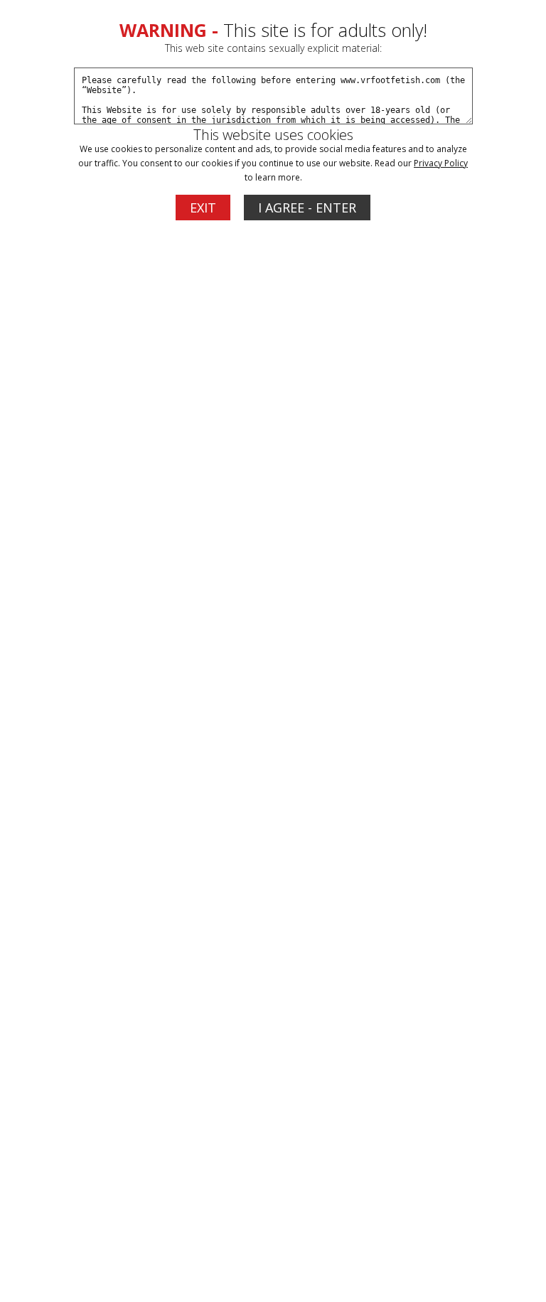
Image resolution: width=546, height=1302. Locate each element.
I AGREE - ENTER (307, 207)
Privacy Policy (441, 163)
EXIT (203, 207)
